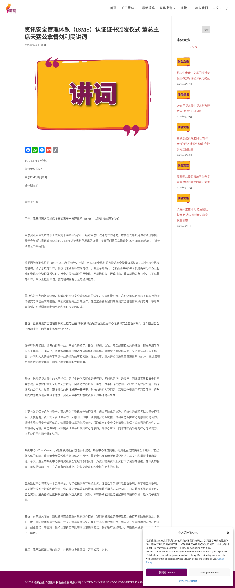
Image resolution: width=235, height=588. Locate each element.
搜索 (206, 30)
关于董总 (127, 8)
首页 (113, 8)
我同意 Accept (167, 572)
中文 (216, 8)
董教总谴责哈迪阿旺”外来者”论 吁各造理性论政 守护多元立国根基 (193, 144)
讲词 (43, 45)
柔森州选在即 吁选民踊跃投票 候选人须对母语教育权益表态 (192, 215)
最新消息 (148, 8)
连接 (184, 8)
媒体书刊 (166, 8)
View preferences (209, 572)
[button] (228, 532)
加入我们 (201, 8)
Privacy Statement (188, 581)
